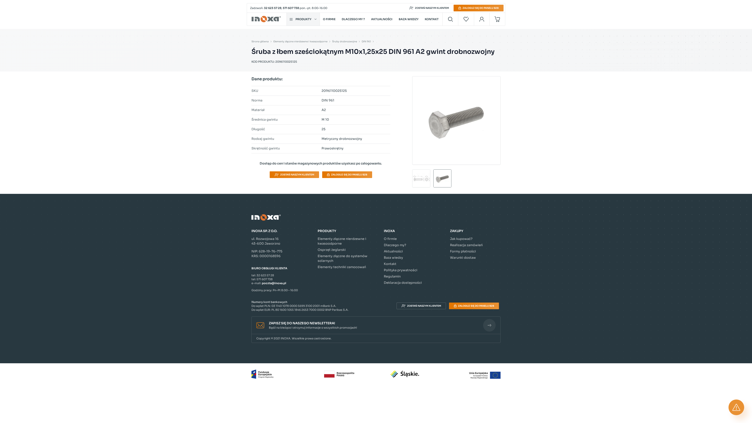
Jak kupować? (461, 239)
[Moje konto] (482, 19)
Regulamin (392, 276)
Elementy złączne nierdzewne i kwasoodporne (300, 41)
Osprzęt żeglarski (332, 250)
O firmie (329, 19)
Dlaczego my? (395, 245)
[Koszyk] (497, 19)
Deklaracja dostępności (403, 283)
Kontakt (432, 19)
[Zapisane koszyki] (466, 19)
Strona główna (260, 41)
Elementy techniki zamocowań (342, 267)
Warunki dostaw (463, 258)
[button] (376, 325)
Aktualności (381, 19)
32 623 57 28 (272, 8)
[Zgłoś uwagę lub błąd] (736, 407)
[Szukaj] (450, 19)
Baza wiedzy (408, 19)
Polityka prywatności (400, 270)
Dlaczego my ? (353, 19)
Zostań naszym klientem (432, 7)
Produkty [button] (303, 19)
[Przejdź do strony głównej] (267, 19)
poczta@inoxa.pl (274, 283)
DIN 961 (366, 41)
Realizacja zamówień (466, 245)
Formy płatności (463, 251)
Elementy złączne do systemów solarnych (342, 258)
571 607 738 (291, 8)
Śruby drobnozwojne (344, 41)
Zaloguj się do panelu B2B (481, 7)
